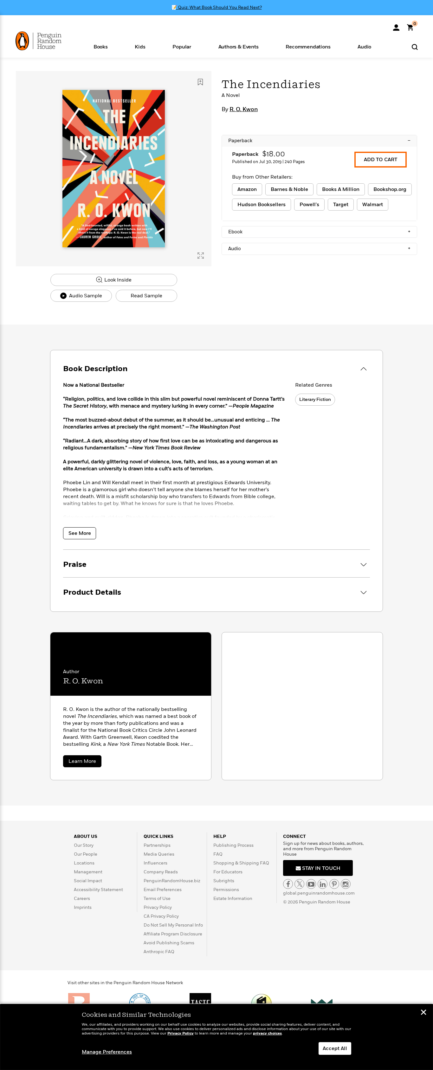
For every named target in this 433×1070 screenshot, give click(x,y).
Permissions (226, 890)
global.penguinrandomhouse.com (319, 893)
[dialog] (216, 1037)
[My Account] (396, 25)
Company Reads (161, 872)
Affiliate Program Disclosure (173, 934)
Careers (82, 899)
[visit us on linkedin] (322, 884)
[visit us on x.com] (299, 884)
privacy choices (267, 1033)
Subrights (223, 881)
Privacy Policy (158, 907)
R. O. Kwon (243, 109)
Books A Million (340, 189)
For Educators (227, 872)
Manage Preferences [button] (107, 1052)
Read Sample (146, 295)
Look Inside (117, 279)
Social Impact (88, 881)
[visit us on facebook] (288, 884)
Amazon (247, 189)
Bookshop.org (389, 189)
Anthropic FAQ (159, 952)
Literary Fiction (315, 399)
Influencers (155, 863)
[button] (100, 46)
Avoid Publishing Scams (169, 943)
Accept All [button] (335, 1048)
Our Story (84, 845)
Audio (319, 248)
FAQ (218, 854)
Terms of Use (157, 899)
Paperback (319, 140)
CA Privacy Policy (161, 916)
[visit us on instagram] (346, 884)
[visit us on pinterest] (334, 884)
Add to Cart (380, 159)
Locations (84, 863)
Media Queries (159, 854)
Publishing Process (233, 845)
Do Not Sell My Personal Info (173, 925)
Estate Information (232, 899)
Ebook (319, 231)
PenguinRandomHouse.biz (172, 881)
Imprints (83, 907)
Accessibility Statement (98, 890)
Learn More (84, 762)
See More (79, 533)
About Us (85, 836)
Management (88, 872)
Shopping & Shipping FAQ (241, 863)
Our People (85, 854)
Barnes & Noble (289, 189)
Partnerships (157, 845)
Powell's (309, 204)
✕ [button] (423, 1013)
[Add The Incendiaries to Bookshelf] (200, 82)
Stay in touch (320, 868)
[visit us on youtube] (311, 884)
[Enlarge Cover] (200, 255)
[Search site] (415, 46)
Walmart (372, 204)
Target (340, 204)
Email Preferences (163, 890)
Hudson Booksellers (261, 204)
